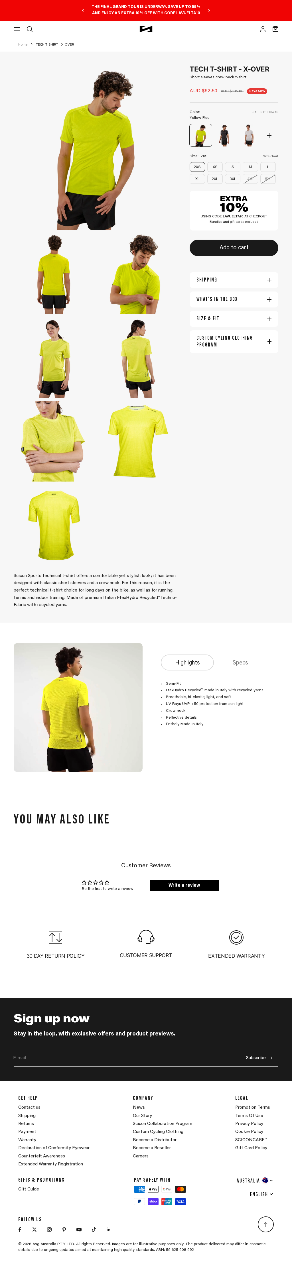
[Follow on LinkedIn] (108, 1229)
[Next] (209, 10)
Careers (141, 1156)
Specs (240, 663)
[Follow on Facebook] (20, 1229)
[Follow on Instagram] (49, 1229)
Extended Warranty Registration (50, 1164)
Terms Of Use (249, 1116)
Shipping (27, 1116)
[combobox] (255, 1180)
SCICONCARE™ (251, 1140)
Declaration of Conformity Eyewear (54, 1148)
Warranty (27, 1140)
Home (22, 44)
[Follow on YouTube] (79, 1229)
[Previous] (83, 10)
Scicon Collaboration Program (162, 1124)
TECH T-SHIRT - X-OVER (55, 44)
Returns (26, 1124)
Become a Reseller (152, 1148)
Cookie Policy (249, 1132)
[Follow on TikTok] (94, 1229)
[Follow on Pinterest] (64, 1229)
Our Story (142, 1116)
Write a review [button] (184, 885)
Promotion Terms (252, 1107)
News (139, 1107)
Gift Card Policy (251, 1148)
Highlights (187, 663)
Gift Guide (28, 1189)
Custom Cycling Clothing (158, 1132)
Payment (27, 1132)
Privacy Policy (249, 1124)
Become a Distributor (155, 1140)
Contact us (29, 1107)
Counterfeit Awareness (41, 1156)
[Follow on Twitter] (34, 1229)
